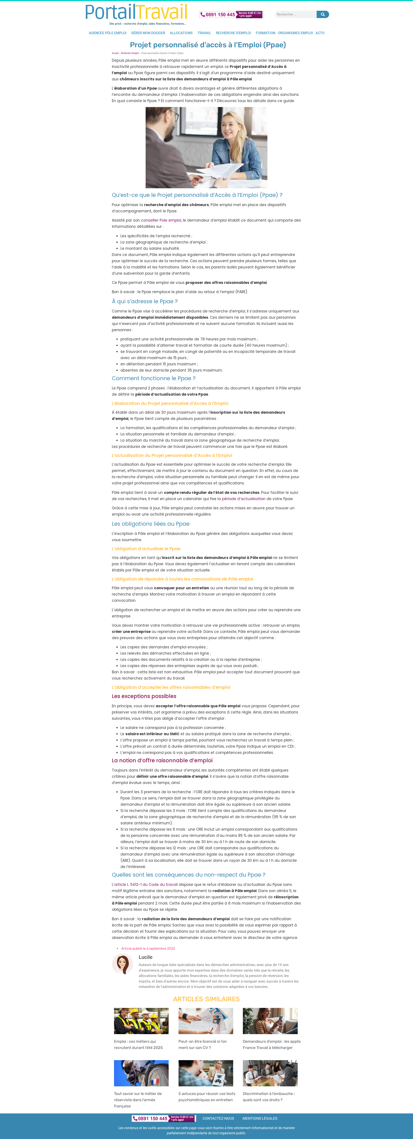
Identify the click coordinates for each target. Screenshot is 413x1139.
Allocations (181, 33)
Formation (265, 33)
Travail (204, 33)
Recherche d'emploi (130, 53)
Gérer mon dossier (148, 33)
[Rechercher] (323, 14)
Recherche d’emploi (233, 33)
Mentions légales (260, 1118)
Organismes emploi (295, 33)
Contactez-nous (218, 1118)
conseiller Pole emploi (161, 220)
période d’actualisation (243, 498)
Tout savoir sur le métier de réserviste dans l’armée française (138, 1099)
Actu (320, 33)
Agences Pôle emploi (107, 33)
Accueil (115, 53)
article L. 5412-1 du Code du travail (146, 884)
